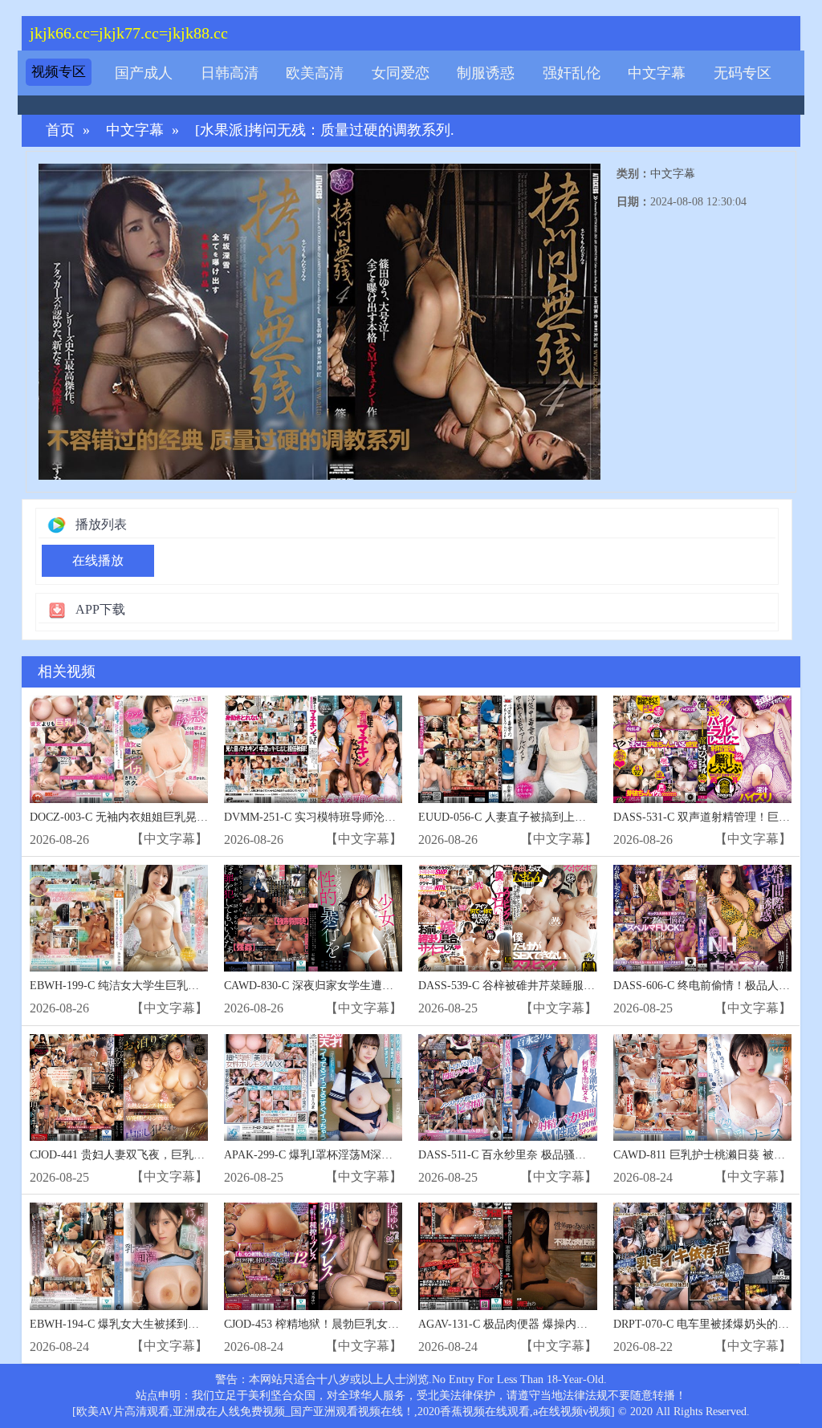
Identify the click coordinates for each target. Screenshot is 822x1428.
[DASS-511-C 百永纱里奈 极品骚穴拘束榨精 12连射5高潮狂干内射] (507, 1087)
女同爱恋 (400, 73)
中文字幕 (657, 73)
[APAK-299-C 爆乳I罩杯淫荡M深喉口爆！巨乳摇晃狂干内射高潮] (313, 1087)
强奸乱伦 (571, 73)
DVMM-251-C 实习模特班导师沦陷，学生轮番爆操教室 (360, 817)
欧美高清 (315, 73)
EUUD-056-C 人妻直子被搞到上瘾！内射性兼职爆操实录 (558, 817)
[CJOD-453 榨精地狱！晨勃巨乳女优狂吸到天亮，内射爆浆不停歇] (313, 1256)
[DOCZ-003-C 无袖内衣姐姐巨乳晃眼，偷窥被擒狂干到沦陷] (119, 749)
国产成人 (144, 73)
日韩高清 (229, 73)
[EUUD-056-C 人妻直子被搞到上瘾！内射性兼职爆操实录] (507, 749)
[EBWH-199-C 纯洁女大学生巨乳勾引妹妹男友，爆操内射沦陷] (119, 918)
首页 (60, 130)
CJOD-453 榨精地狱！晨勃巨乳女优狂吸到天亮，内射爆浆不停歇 (384, 1324)
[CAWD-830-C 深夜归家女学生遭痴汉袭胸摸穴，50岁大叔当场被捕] (313, 918)
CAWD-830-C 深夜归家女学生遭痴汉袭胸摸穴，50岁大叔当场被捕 (387, 986)
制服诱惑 (486, 73)
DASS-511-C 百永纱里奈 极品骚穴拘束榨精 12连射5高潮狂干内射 (579, 1155)
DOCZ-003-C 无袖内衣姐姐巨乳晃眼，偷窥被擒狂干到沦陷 (175, 817)
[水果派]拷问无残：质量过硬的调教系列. (324, 130)
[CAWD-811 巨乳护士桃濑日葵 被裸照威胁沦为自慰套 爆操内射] (702, 1087)
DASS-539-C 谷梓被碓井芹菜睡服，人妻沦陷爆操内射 (551, 986)
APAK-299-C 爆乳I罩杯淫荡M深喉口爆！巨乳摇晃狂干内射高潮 (381, 1155)
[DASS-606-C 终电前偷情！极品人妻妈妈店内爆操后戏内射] (702, 918)
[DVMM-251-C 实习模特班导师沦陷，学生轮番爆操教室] (313, 749)
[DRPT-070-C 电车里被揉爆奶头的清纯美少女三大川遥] (702, 1256)
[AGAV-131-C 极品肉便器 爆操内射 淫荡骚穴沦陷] (507, 1256)
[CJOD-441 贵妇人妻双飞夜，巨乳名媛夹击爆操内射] (119, 1087)
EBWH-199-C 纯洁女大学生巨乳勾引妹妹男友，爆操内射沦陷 (182, 986)
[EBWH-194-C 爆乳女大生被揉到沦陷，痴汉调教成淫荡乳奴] (119, 1256)
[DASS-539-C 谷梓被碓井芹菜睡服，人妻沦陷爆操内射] (507, 918)
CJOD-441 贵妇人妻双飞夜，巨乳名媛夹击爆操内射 (156, 1155)
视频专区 (58, 71)
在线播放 (98, 560)
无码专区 (742, 73)
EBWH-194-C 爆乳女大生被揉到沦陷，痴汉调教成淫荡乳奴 (176, 1324)
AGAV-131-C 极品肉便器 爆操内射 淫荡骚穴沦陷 (538, 1324)
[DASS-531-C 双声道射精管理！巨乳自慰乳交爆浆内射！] (702, 749)
